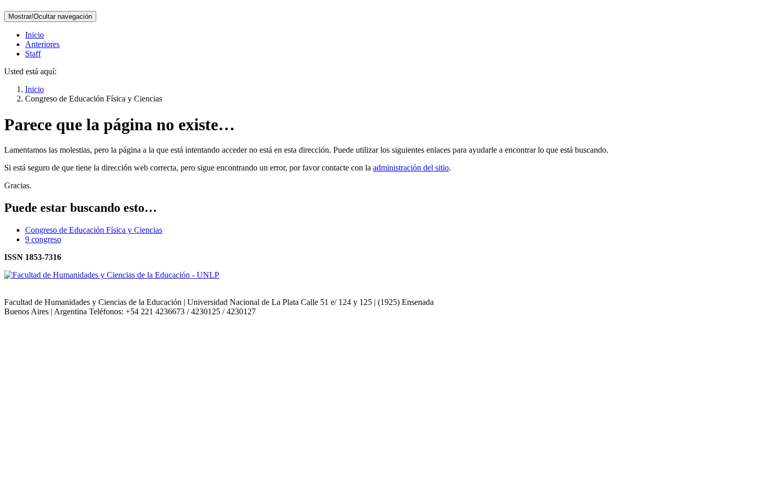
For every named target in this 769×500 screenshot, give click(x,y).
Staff (33, 53)
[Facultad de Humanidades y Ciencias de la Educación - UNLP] (111, 274)
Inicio (34, 34)
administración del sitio (411, 167)
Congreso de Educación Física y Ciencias (93, 229)
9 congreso (43, 239)
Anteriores (42, 44)
